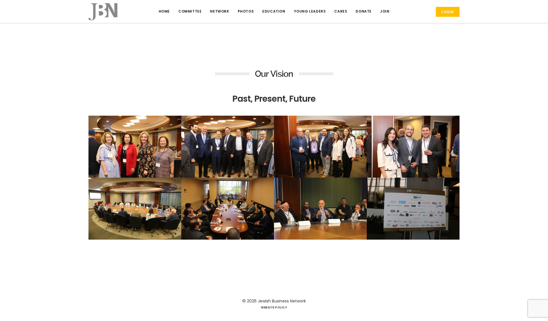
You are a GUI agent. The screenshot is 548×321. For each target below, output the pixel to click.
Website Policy (274, 307)
